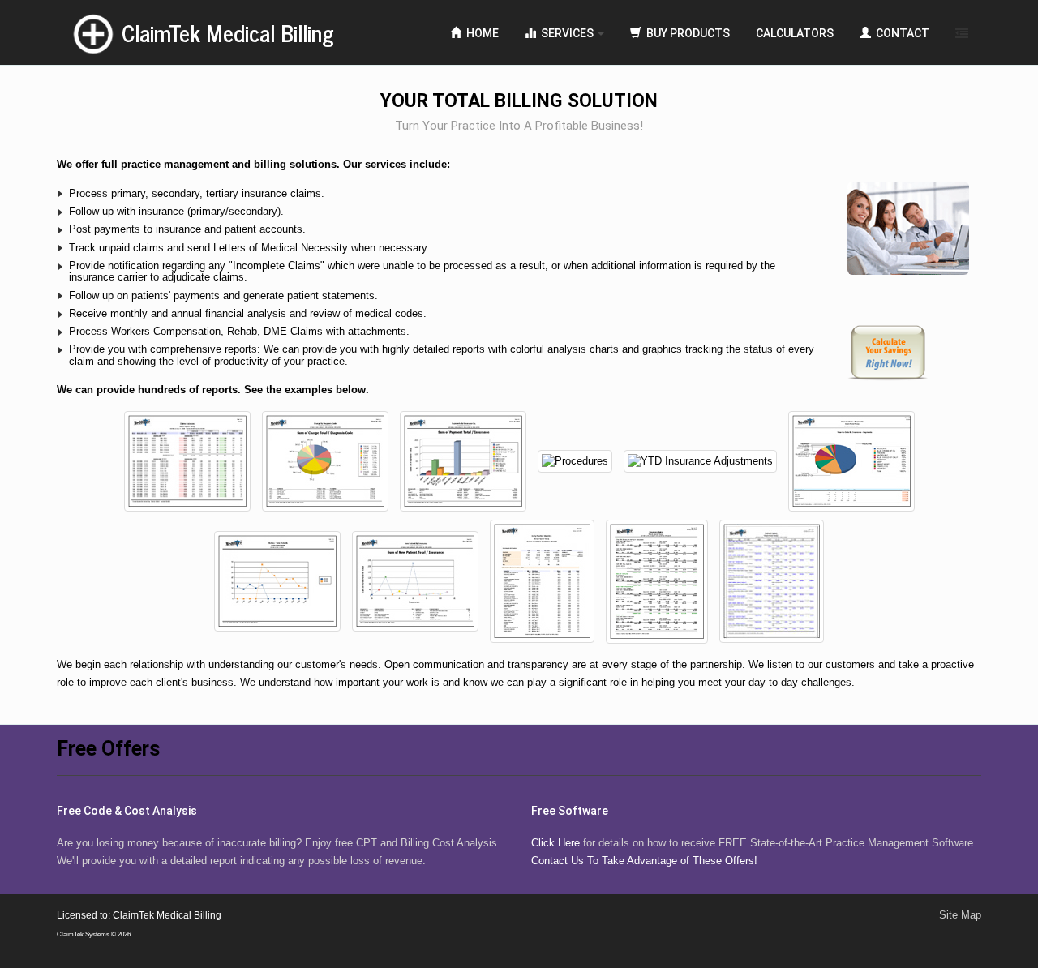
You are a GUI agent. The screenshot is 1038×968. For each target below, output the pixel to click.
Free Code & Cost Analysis (127, 810)
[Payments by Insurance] (465, 460)
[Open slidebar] (961, 32)
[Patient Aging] (771, 581)
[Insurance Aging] (658, 581)
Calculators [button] (795, 33)
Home (480, 33)
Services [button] (566, 33)
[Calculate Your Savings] (914, 353)
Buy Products (685, 33)
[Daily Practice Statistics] (544, 581)
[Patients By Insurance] (417, 581)
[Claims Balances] (189, 460)
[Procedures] (577, 460)
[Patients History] (279, 581)
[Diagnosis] (327, 460)
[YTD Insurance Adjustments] (702, 460)
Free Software (569, 810)
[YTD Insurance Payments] (851, 460)
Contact (900, 33)
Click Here (555, 843)
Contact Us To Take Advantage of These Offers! (644, 860)
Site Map (960, 915)
